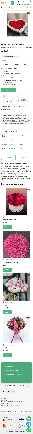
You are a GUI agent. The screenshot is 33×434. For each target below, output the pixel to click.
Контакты (7, 378)
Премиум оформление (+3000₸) (13, 80)
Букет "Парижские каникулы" (11, 347)
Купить (9, 90)
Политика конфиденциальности (13, 370)
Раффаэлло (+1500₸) (9, 84)
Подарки (11, 8)
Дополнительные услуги (9, 68)
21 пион (5, 305)
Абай (14, 411)
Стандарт (6, 64)
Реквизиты (21, 374)
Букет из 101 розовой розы (10, 262)
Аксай (20, 411)
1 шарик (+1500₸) (8, 82)
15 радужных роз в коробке (11, 219)
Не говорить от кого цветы (11, 73)
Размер (3, 61)
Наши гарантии (8, 366)
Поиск (18, 4)
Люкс (24, 64)
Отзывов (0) (23, 157)
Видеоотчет (7, 76)
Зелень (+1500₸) (8, 78)
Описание (8, 157)
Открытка (6, 71)
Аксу (25, 411)
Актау (31, 411)
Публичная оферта (9, 374)
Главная (3, 8)
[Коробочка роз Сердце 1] (17, 24)
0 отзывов (29, 47)
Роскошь (16, 64)
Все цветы (21, 8)
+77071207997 (6, 386)
